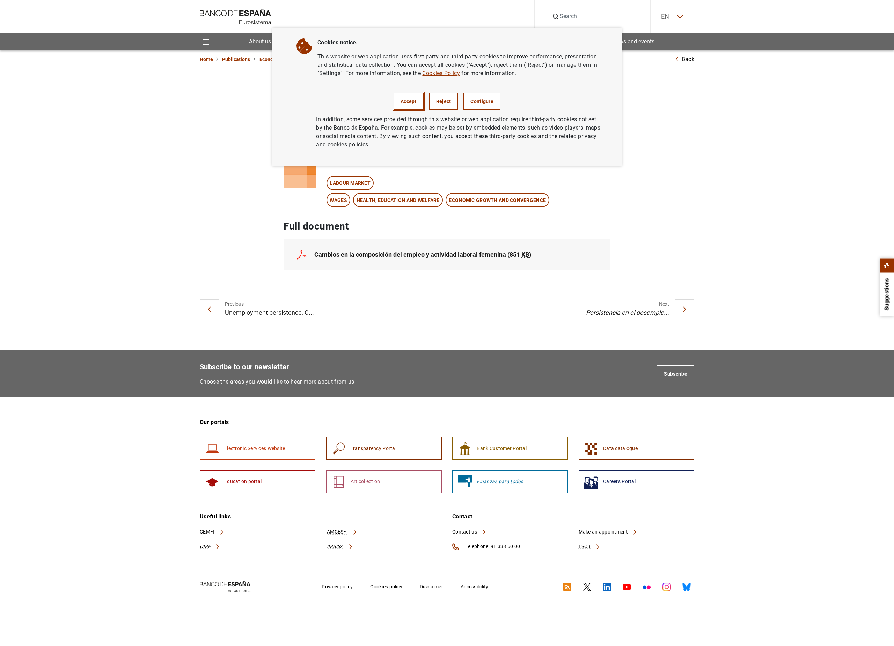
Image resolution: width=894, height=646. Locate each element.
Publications (236, 59)
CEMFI (208, 532)
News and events (633, 41)
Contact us (465, 532)
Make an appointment (604, 532)
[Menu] (205, 41)
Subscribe (675, 374)
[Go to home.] (235, 16)
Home (206, 59)
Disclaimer (431, 586)
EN (665, 16)
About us (260, 41)
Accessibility (475, 586)
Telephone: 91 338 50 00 (492, 546)
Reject (443, 101)
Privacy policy (337, 586)
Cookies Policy (441, 73)
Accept (409, 101)
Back (688, 59)
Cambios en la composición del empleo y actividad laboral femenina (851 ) (422, 254)
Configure (481, 101)
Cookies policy (386, 586)
